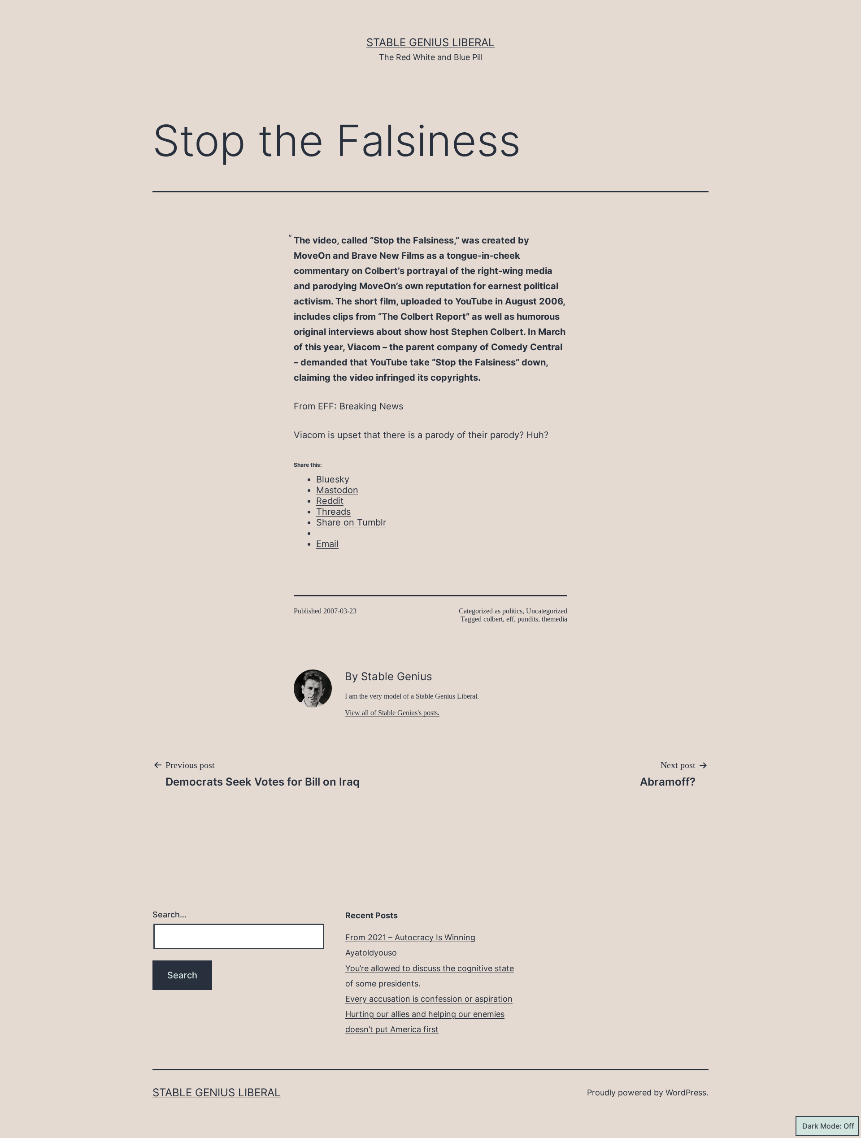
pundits (527, 619)
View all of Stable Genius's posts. (392, 713)
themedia (554, 619)
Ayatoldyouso (371, 952)
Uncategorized (546, 611)
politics (512, 611)
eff (510, 619)
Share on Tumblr (351, 522)
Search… (169, 914)
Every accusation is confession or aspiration (429, 998)
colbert (493, 619)
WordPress (685, 1092)
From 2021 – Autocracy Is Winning (410, 937)
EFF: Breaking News (360, 406)
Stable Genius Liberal (430, 42)
